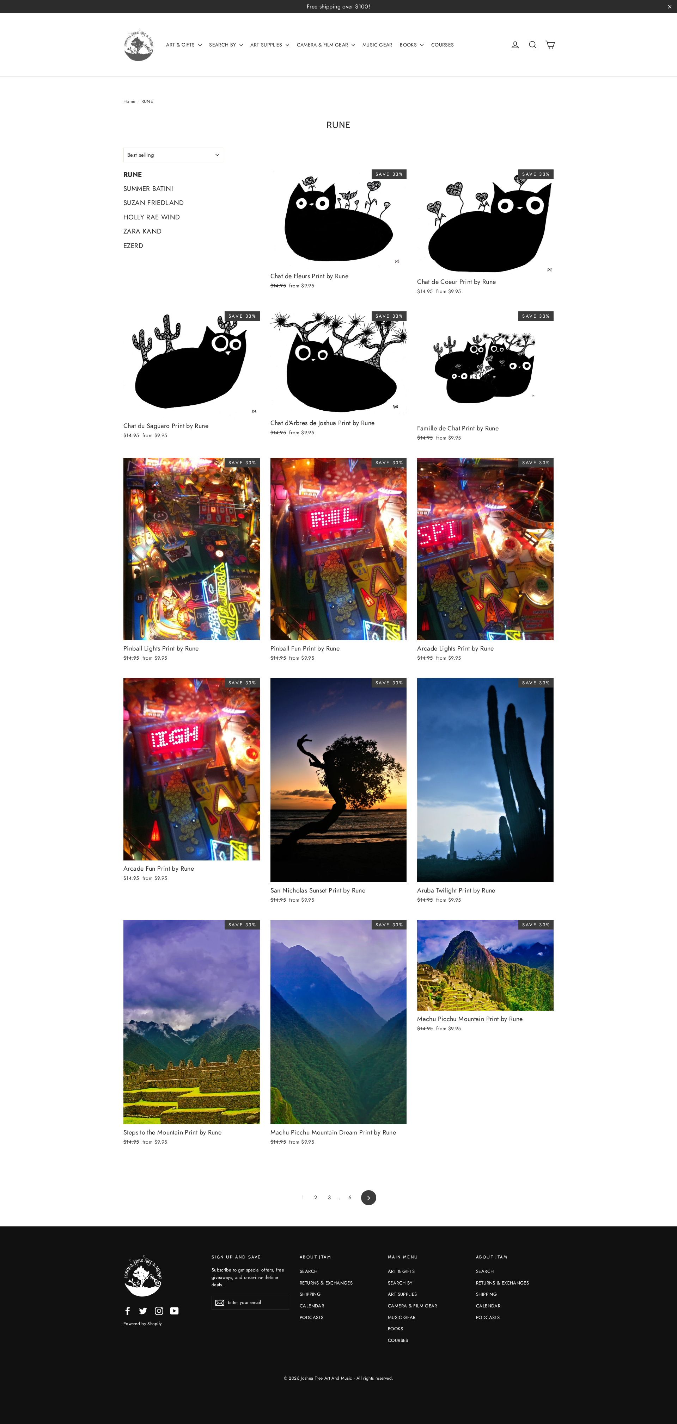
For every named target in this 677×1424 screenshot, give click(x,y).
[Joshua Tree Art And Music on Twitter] (143, 1311)
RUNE (132, 174)
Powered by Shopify (142, 1323)
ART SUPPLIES (267, 44)
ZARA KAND (142, 231)
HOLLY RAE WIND (151, 217)
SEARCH (308, 1271)
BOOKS (409, 44)
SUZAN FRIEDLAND (153, 202)
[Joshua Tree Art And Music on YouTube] (174, 1311)
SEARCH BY (223, 44)
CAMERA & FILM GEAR (323, 44)
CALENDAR (312, 1305)
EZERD (133, 245)
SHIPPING (310, 1294)
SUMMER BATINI (148, 188)
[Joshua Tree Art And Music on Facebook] (127, 1311)
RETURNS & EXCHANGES (326, 1283)
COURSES (442, 44)
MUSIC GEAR (377, 44)
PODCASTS (311, 1317)
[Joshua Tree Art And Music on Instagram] (159, 1311)
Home (129, 101)
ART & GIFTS (181, 44)
